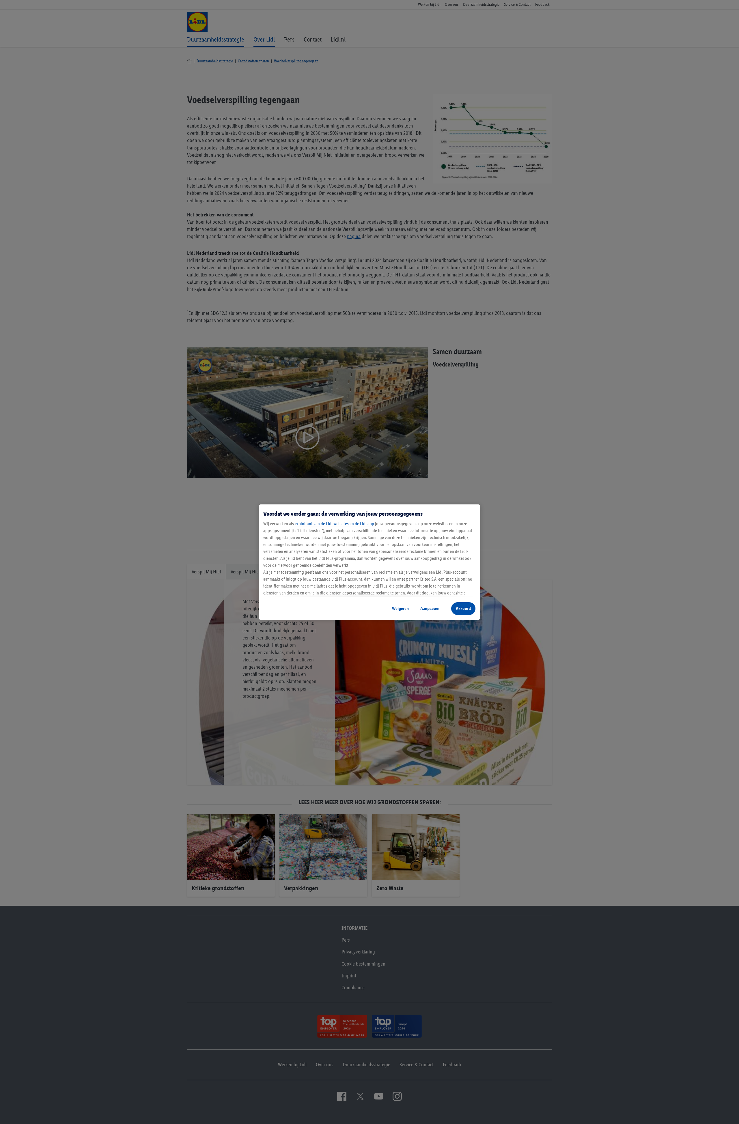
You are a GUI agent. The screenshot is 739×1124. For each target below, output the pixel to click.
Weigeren (400, 608)
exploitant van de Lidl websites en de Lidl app (334, 523)
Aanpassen (429, 608)
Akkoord (463, 608)
